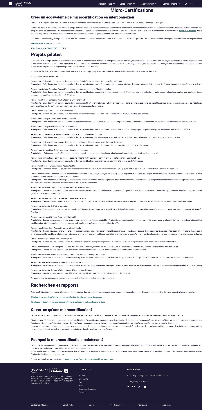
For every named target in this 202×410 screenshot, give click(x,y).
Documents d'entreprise (87, 389)
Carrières (82, 392)
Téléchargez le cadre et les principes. (46, 43)
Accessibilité (166, 405)
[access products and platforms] (10, 3)
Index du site (142, 405)
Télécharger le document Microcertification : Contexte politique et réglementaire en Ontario (68, 302)
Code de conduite (116, 405)
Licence (91, 405)
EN (186, 4)
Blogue (81, 382)
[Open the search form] (191, 4)
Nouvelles (82, 375)
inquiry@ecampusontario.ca (137, 381)
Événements (83, 379)
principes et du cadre (187, 31)
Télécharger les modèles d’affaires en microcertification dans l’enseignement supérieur (66, 297)
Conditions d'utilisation (39, 405)
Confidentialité (68, 405)
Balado (81, 385)
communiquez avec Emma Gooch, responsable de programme (87, 359)
